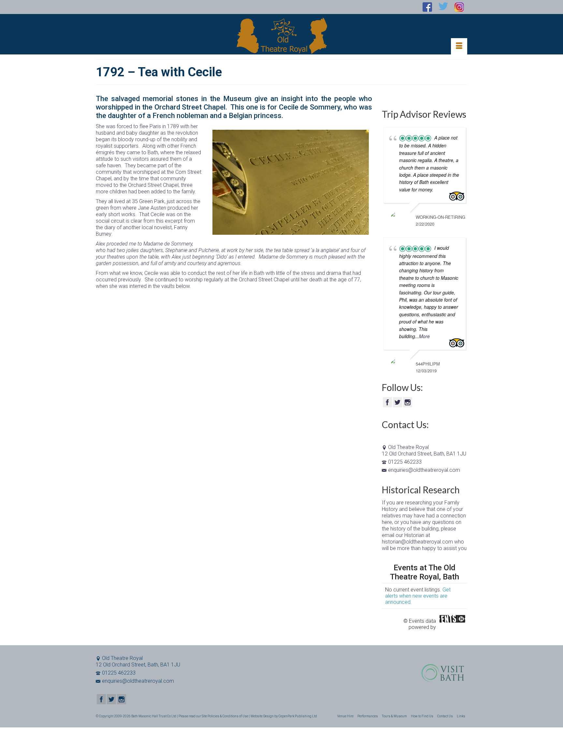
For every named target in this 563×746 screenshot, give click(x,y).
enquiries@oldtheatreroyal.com (424, 470)
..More (423, 336)
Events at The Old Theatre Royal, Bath (424, 572)
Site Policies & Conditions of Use (225, 716)
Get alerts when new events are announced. (418, 596)
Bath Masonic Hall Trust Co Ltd (153, 716)
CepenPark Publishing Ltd (298, 716)
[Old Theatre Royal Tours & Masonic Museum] (281, 35)
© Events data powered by (419, 621)
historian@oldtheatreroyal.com (417, 542)
